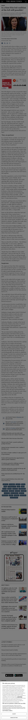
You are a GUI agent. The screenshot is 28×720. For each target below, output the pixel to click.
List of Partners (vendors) (7, 710)
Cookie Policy (19, 696)
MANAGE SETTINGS (14, 717)
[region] (14, 700)
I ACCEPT (14, 713)
